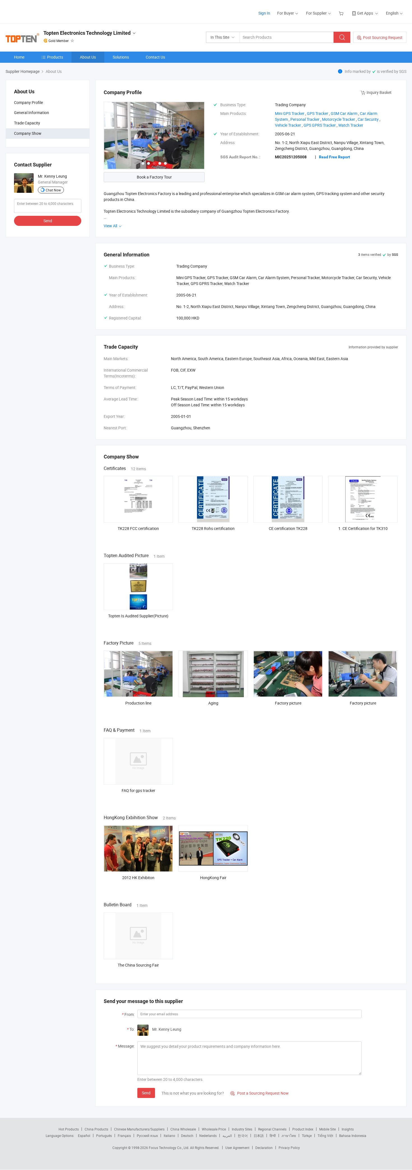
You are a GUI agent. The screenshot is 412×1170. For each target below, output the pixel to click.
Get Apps (365, 13)
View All (111, 225)
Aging (213, 703)
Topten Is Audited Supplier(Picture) (138, 615)
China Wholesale (183, 1129)
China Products (96, 1129)
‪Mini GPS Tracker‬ (289, 113)
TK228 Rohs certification (213, 528)
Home (19, 57)
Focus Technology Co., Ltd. (169, 1147)
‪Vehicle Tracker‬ (288, 125)
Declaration (264, 1147)
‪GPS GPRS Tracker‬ (320, 125)
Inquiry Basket (379, 92)
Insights (348, 1129)
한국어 (243, 1135)
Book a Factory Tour (154, 177)
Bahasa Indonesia (352, 1135)
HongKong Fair (213, 877)
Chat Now (53, 190)
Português (104, 1135)
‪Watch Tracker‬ (350, 125)
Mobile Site (327, 1129)
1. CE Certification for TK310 (363, 528)
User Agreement (237, 1147)
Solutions (121, 57)
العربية (227, 1135)
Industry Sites (242, 1129)
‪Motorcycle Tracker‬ (338, 119)
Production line (138, 703)
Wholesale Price (214, 1129)
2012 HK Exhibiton (138, 877)
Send (47, 220)
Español (84, 1135)
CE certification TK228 (288, 528)
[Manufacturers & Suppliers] (42, 11)
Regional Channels (272, 1129)
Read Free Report (334, 157)
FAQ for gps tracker (138, 790)
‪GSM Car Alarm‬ (344, 113)
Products (55, 57)
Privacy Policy (289, 1147)
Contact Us (155, 57)
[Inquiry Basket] (342, 13)
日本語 (259, 1135)
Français (124, 1135)
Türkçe (307, 1135)
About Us (88, 57)
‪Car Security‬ (368, 119)
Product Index (302, 1129)
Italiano (169, 1135)
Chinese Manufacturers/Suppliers (139, 1129)
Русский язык (147, 1135)
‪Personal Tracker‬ (305, 119)
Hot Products (69, 1129)
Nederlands (208, 1135)
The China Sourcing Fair (138, 965)
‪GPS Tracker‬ (317, 113)
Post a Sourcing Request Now (259, 1093)
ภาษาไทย (289, 1135)
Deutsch (187, 1135)
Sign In (264, 13)
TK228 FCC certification (138, 528)
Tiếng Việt (325, 1135)
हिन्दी (273, 1135)
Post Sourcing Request (382, 37)
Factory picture (288, 703)
